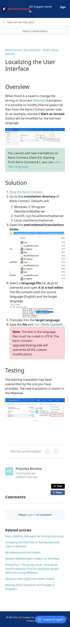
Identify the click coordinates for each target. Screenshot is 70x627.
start (48, 324)
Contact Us (28, 617)
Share (59, 493)
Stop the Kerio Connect (26, 192)
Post (59, 486)
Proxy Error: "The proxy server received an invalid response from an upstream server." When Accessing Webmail (32, 568)
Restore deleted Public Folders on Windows (32, 558)
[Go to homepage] (15, 9)
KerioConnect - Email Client (41, 50)
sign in (31, 514)
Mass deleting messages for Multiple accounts (34, 536)
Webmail (39, 100)
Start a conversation (35, 31)
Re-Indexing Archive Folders (23, 552)
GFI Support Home (40, 6)
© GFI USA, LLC (14, 617)
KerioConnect (13, 50)
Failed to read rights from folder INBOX (30, 579)
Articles (10, 54)
